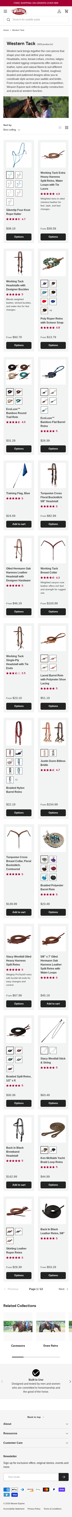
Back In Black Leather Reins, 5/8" (53, 1231)
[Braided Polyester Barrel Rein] (53, 839)
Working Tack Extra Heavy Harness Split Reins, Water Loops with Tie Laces (53, 180)
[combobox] (36, 19)
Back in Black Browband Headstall (15, 1151)
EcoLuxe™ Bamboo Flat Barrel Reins (53, 422)
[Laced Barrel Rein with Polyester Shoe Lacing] (53, 638)
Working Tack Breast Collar (49, 570)
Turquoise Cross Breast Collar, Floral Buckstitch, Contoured (18, 863)
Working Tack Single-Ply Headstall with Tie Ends (17, 662)
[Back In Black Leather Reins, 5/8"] (53, 1211)
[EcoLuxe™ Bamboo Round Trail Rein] (18, 372)
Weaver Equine (18, 1503)
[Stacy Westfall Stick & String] (53, 1030)
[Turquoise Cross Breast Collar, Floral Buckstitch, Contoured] (18, 839)
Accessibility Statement (13, 1509)
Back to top (34, 1417)
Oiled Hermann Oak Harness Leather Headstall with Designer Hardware (18, 574)
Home (6, 30)
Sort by (7, 125)
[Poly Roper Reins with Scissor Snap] (53, 263)
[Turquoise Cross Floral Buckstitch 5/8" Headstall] (53, 475)
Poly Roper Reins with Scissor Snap (52, 320)
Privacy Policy (34, 1509)
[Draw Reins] (50, 1326)
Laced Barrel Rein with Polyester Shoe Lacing (53, 679)
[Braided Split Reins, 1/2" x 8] (18, 1030)
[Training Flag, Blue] (18, 475)
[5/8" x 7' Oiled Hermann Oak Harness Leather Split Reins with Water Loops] (53, 938)
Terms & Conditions (52, 1509)
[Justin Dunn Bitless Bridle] (53, 732)
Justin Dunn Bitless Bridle (53, 763)
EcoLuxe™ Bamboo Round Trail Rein (16, 413)
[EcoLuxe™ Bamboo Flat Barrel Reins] (53, 372)
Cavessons (18, 1345)
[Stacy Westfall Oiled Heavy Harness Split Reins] (18, 938)
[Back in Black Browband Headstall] (18, 1130)
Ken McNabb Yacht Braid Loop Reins (53, 1160)
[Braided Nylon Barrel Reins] (18, 732)
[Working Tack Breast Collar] (53, 550)
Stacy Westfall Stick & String (53, 1060)
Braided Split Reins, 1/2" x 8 (18, 1078)
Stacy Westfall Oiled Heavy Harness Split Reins (18, 960)
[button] (66, 11)
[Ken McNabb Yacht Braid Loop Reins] (53, 1130)
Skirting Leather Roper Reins (16, 1250)
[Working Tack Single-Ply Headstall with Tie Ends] (18, 638)
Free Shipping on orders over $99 (36, 3)
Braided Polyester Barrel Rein (52, 887)
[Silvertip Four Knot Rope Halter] (18, 155)
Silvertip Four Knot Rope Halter (18, 212)
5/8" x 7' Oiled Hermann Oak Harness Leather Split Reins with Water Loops (51, 964)
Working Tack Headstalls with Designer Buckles (17, 285)
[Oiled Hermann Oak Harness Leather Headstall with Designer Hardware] (18, 550)
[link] (14, 1289)
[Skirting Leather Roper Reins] (18, 1211)
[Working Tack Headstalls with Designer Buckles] (18, 263)
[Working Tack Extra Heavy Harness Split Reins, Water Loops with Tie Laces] (53, 155)
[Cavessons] (18, 1326)
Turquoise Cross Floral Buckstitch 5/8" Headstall (51, 497)
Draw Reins (50, 1345)
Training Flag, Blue (18, 493)
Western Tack (18, 30)
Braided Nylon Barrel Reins (15, 789)
